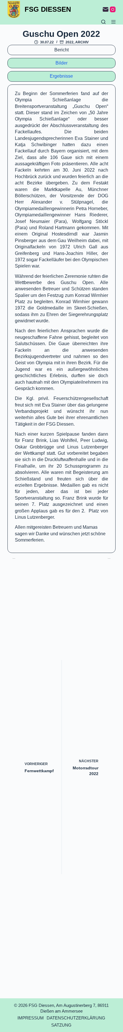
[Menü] (113, 22)
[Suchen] (103, 22)
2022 (70, 42)
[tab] (61, 50)
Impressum (30, 1017)
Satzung (61, 1025)
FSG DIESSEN (48, 9)
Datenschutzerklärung (76, 1017)
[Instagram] (113, 9)
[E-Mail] (105, 9)
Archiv (82, 42)
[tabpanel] (61, 319)
